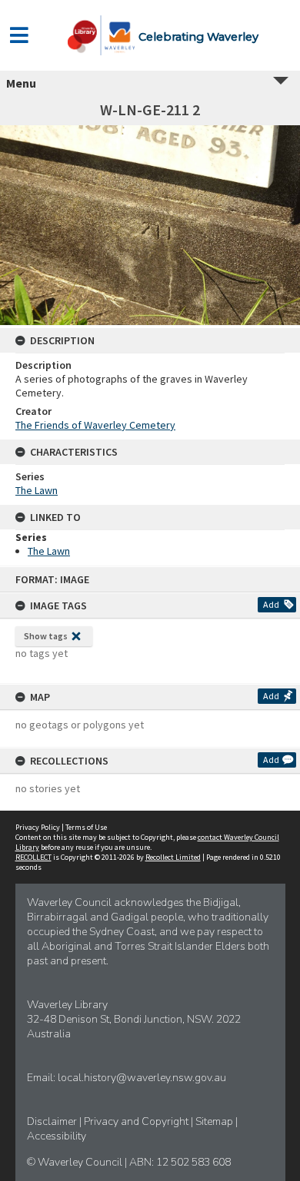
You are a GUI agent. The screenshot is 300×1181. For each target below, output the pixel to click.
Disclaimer (53, 1121)
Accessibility (56, 1136)
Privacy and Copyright (137, 1121)
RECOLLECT (33, 857)
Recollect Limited (173, 857)
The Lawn (36, 490)
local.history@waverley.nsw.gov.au (142, 1077)
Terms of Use (86, 827)
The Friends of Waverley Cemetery (95, 425)
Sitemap (215, 1121)
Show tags (46, 636)
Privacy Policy (37, 827)
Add (271, 604)
